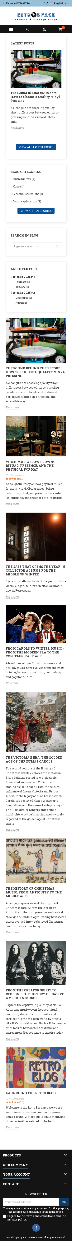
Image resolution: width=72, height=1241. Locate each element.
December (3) (24, 297)
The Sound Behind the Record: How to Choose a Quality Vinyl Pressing (35, 97)
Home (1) (18, 186)
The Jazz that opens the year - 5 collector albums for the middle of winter (35, 570)
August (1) (21, 302)
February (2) (23, 282)
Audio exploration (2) (26, 201)
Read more (17, 127)
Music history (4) (23, 179)
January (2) (22, 286)
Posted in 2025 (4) (23, 292)
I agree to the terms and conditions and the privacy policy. (36, 1217)
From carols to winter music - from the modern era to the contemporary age (35, 652)
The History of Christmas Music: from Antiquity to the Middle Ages (34, 892)
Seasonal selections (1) (27, 194)
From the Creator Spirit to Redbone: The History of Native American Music (35, 994)
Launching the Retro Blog (31, 1093)
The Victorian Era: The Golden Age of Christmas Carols (34, 759)
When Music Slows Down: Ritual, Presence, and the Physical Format (30, 465)
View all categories (36, 211)
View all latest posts (36, 147)
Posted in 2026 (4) (23, 277)
